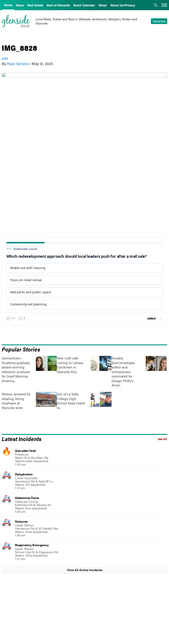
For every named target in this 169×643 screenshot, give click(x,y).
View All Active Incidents (84, 570)
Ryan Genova (17, 63)
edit (5, 58)
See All (162, 439)
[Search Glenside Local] (155, 5)
